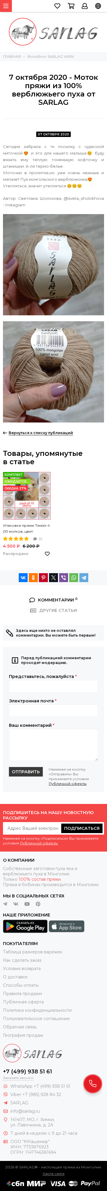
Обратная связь (20, 1027)
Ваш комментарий (31, 725)
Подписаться (82, 828)
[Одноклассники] (33, 577)
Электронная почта (32, 701)
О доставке (15, 977)
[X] (53, 577)
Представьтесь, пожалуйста (43, 676)
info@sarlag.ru (25, 1111)
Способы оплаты (21, 985)
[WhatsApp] (73, 577)
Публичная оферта (23, 1002)
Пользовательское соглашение (36, 1018)
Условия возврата (22, 968)
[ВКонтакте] (23, 577)
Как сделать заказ (22, 960)
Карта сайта (53, 1173)
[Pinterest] (43, 577)
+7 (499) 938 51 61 (27, 1071)
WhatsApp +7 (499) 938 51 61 (40, 1086)
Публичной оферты (67, 783)
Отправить (26, 771)
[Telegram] (83, 577)
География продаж (23, 1035)
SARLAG (19, 1103)
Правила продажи (22, 993)
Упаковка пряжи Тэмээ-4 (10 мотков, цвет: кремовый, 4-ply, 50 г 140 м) (26, 528)
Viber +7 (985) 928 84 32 (35, 1094)
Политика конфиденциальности (37, 1010)
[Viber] (63, 577)
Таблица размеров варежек (32, 952)
